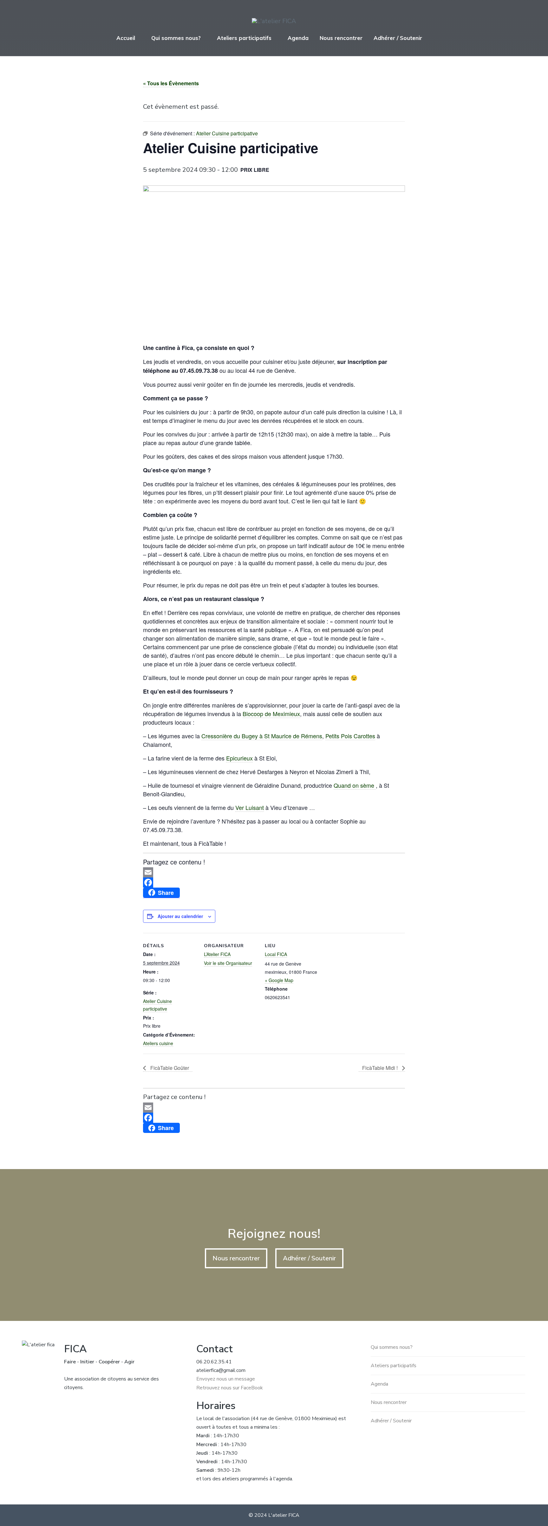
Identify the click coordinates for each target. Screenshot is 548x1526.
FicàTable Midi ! (380, 1067)
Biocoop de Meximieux (271, 713)
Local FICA (276, 954)
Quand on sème (355, 785)
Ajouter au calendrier (180, 916)
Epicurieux (239, 758)
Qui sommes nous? (176, 38)
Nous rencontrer (341, 38)
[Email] (274, 872)
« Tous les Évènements (171, 83)
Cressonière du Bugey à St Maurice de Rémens (261, 736)
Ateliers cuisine (158, 1043)
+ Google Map (279, 980)
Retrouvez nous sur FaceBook (229, 1387)
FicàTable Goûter (169, 1067)
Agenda (298, 38)
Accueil (125, 38)
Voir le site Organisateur (228, 963)
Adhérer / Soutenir (398, 38)
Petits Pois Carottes (350, 736)
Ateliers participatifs (244, 38)
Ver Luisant (249, 807)
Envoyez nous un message (225, 1378)
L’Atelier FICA (217, 954)
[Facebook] (274, 882)
